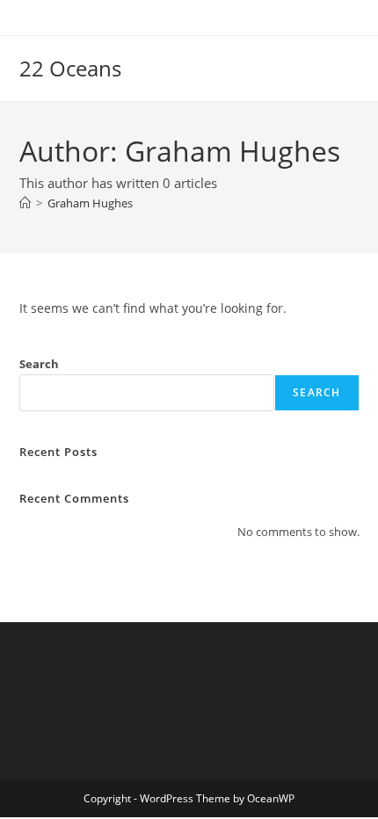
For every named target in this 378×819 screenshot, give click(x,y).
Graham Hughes (90, 203)
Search (39, 364)
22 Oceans (70, 68)
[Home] (25, 203)
